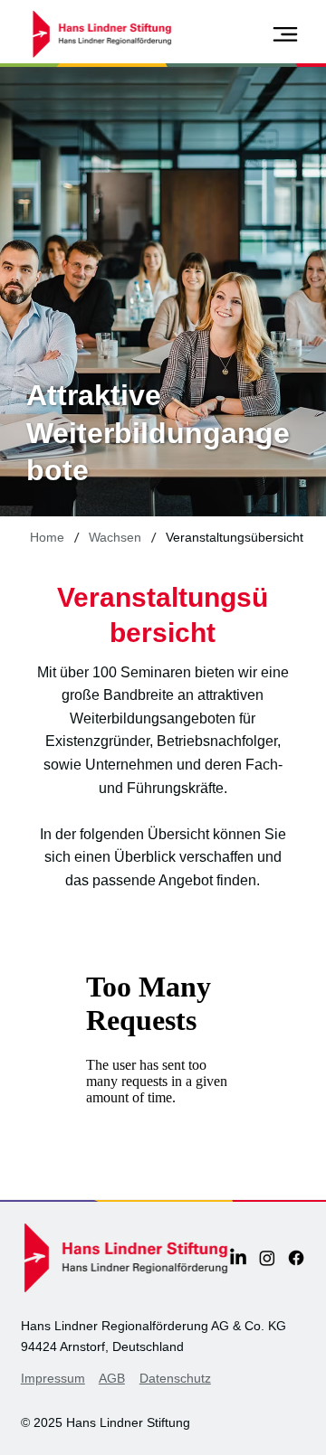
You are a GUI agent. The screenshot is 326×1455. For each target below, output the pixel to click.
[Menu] (286, 34)
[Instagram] (267, 1258)
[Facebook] (296, 1258)
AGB (112, 1378)
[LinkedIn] (238, 1258)
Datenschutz (175, 1378)
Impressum (53, 1378)
